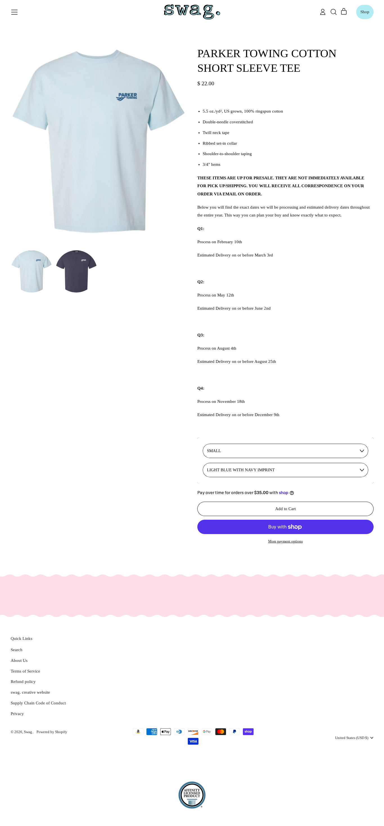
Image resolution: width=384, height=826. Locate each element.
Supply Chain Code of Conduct (38, 703)
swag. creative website (30, 692)
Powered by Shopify (52, 732)
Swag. (28, 732)
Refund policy (23, 681)
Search (16, 650)
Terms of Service (25, 671)
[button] (333, 11)
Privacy (17, 713)
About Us (19, 660)
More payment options (285, 541)
